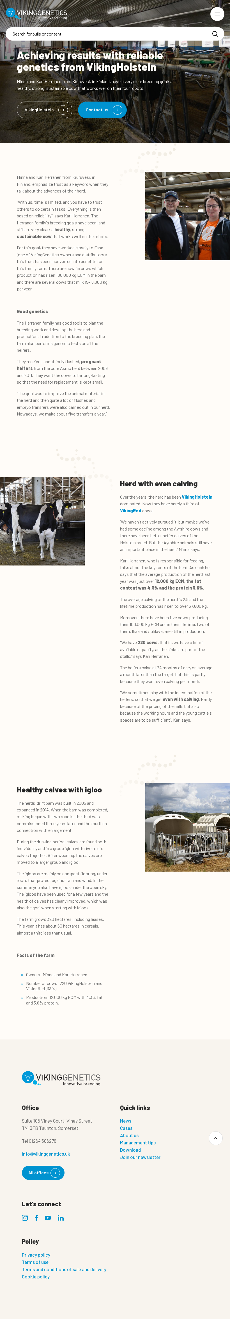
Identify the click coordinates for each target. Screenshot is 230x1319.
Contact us (97, 109)
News (125, 1120)
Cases (126, 1128)
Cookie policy (36, 1276)
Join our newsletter (140, 1157)
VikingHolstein (39, 109)
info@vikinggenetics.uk (46, 1153)
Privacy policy (36, 1254)
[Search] (215, 34)
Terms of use (35, 1262)
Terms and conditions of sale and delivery (64, 1269)
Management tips (138, 1142)
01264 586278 (42, 1141)
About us (129, 1135)
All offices (38, 1172)
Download (130, 1150)
